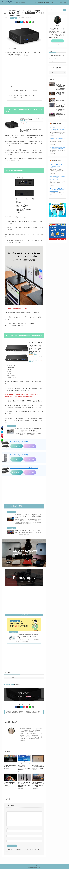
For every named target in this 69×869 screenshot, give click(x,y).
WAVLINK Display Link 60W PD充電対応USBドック (24, 468)
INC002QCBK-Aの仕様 (16, 93)
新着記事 (52, 61)
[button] (16, 22)
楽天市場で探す (29, 446)
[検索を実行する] (64, 10)
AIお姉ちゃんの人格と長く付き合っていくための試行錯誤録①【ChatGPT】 (57, 166)
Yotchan (11, 736)
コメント (8, 810)
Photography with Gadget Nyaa (57, 55)
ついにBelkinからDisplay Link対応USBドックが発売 (24, 90)
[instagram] (58, 45)
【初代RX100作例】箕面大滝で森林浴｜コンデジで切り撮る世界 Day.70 (57, 148)
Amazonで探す (16, 446)
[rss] (36, 865)
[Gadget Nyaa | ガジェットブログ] (7, 2)
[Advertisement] (24, 70)
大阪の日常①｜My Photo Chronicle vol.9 (57, 139)
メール (7, 833)
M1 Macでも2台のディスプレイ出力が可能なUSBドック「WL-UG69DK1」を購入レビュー (28, 429)
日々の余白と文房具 (56, 160)
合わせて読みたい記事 (16, 97)
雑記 (16, 17)
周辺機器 (11, 17)
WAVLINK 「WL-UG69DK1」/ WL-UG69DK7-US (23, 95)
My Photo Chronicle (57, 40)
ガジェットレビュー (54, 58)
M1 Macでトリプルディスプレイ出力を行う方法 (27, 530)
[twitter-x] (56, 45)
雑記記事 (17, 684)
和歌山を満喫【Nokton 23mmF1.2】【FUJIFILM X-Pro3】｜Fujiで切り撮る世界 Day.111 (57, 129)
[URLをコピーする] (33, 22)
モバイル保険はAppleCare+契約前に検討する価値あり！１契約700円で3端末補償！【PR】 (28, 636)
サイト (7, 838)
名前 (7, 828)
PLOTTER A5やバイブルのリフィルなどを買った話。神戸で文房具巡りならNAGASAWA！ (57, 190)
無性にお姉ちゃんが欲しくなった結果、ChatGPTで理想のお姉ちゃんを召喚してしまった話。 (57, 178)
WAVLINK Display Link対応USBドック (20, 442)
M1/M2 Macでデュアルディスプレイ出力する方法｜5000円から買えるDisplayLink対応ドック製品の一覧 (28, 516)
